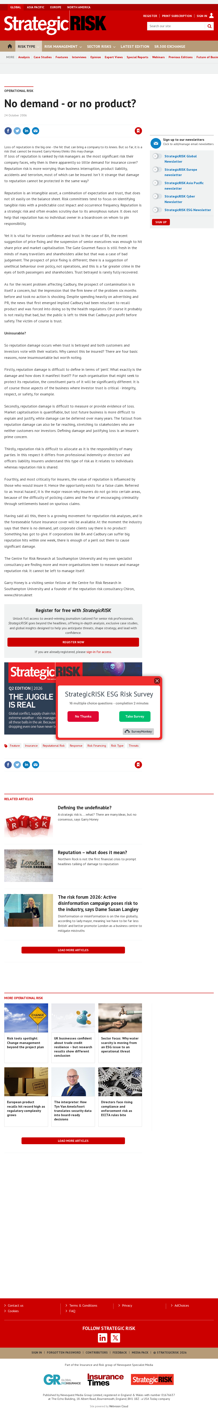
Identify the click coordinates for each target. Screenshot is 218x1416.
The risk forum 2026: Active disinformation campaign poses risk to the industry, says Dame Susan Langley (98, 903)
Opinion (95, 57)
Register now (73, 642)
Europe (55, 7)
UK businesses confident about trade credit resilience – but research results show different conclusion (73, 1047)
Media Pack (140, 1352)
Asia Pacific (35, 7)
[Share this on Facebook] (8, 131)
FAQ (72, 1311)
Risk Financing (96, 745)
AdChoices (182, 1305)
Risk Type (117, 745)
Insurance (31, 745)
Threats (134, 745)
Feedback (120, 1352)
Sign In (202, 16)
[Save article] (138, 131)
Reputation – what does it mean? (92, 852)
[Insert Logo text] (55, 34)
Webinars (158, 57)
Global (15, 7)
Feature (15, 745)
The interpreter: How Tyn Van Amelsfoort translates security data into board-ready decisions (73, 1110)
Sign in (88, 122)
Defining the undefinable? (85, 807)
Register (150, 16)
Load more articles (73, 950)
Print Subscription (177, 16)
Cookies (13, 1311)
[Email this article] (35, 131)
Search (209, 26)
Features (62, 57)
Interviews (79, 57)
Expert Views (114, 57)
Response (76, 745)
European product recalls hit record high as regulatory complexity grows (26, 1108)
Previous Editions (181, 57)
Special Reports (137, 57)
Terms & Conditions (83, 1305)
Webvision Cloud (118, 1406)
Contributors (97, 1352)
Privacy (127, 1305)
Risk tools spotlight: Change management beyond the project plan (25, 1042)
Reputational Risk (54, 745)
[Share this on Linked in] (26, 131)
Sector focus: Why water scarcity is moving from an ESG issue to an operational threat (120, 1044)
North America (78, 7)
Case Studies (43, 57)
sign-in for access (98, 652)
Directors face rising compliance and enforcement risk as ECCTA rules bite (116, 1108)
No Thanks (83, 716)
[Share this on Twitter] (17, 131)
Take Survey (134, 716)
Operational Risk (18, 91)
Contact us (15, 1305)
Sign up (160, 222)
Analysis (24, 57)
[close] (142, 122)
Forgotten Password (64, 1352)
